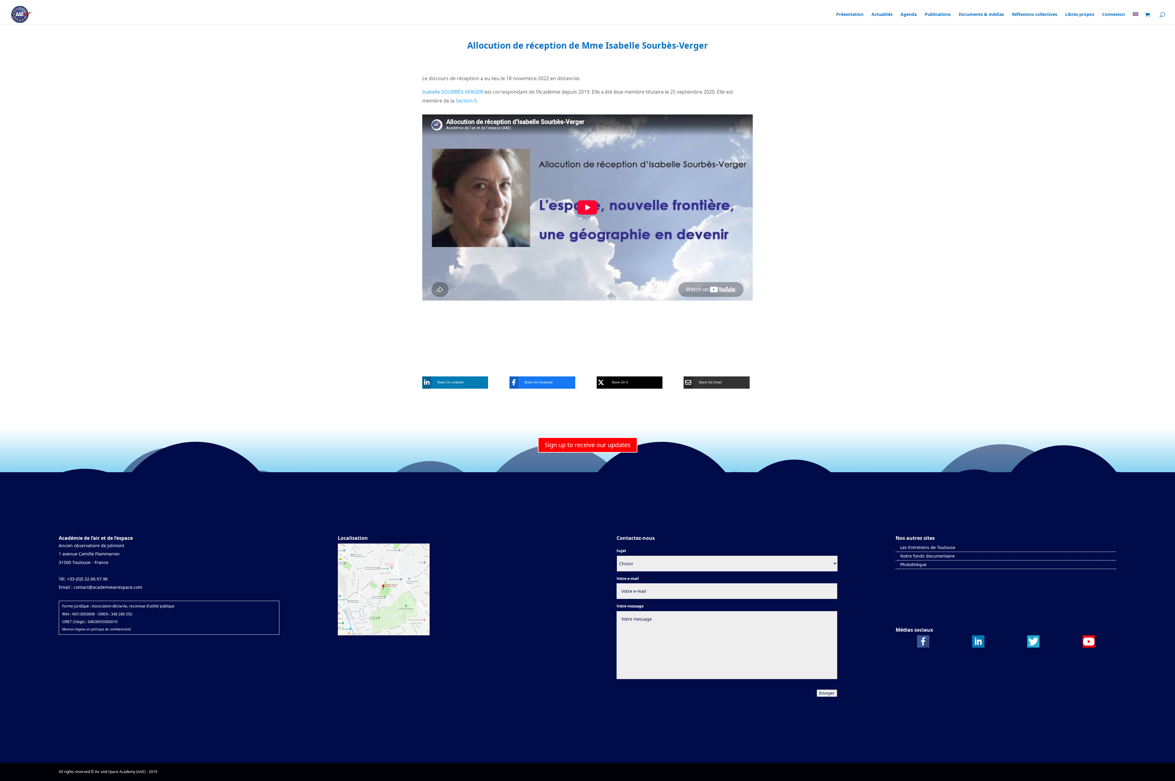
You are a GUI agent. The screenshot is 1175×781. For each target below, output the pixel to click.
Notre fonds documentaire (927, 556)
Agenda (909, 14)
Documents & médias (981, 14)
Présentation (850, 14)
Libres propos (1079, 14)
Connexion (1113, 14)
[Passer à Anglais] (1135, 20)
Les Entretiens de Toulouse (927, 547)
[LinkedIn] (978, 646)
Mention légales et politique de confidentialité (96, 629)
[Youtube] (1089, 646)
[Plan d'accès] (384, 634)
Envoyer (827, 693)
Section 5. (466, 100)
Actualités (882, 14)
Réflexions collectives (1034, 14)
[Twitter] (1033, 646)
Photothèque (913, 564)
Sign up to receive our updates (588, 445)
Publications (938, 14)
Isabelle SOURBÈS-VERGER (452, 91)
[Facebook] (923, 646)
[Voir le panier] (1149, 15)
